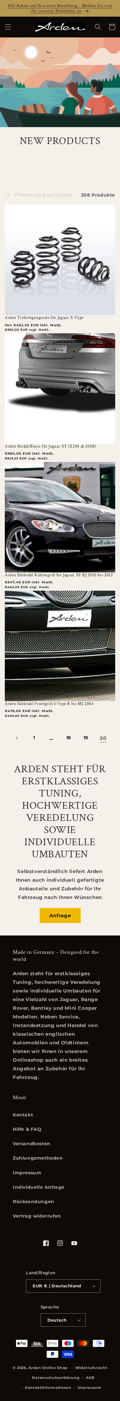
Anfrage (60, 915)
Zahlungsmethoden (38, 1158)
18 (68, 738)
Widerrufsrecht (91, 1367)
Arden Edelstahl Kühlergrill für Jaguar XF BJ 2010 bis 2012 (59, 575)
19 (86, 738)
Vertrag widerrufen (37, 1216)
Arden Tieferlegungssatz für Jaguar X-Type (44, 317)
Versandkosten (32, 1143)
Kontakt (23, 1115)
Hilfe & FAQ (27, 1129)
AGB (90, 1377)
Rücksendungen (33, 1201)
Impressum (27, 1173)
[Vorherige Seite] (17, 738)
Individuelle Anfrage (39, 1187)
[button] (8, 27)
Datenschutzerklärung (55, 1377)
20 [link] (103, 738)
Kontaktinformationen (48, 1387)
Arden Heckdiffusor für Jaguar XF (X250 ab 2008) (50, 446)
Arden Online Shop (48, 1367)
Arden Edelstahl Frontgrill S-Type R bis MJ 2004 (49, 703)
